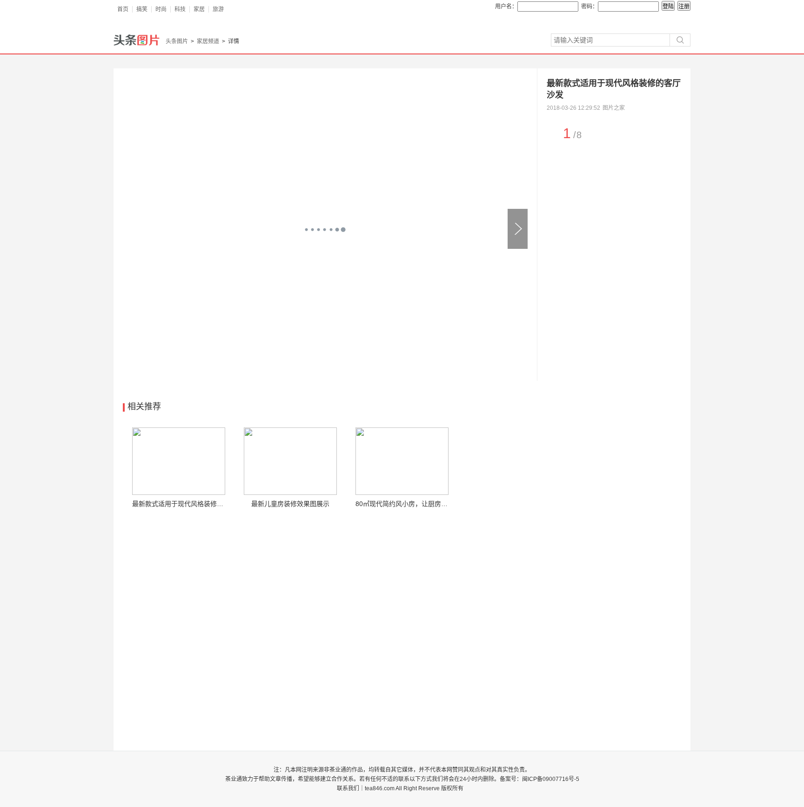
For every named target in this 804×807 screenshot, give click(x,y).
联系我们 (348, 788)
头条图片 (177, 41)
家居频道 (208, 41)
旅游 (218, 9)
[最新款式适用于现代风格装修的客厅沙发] (178, 461)
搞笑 (141, 9)
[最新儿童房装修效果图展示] (290, 461)
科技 (180, 9)
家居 (199, 9)
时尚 (161, 9)
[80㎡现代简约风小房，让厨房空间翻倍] (402, 461)
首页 (122, 9)
